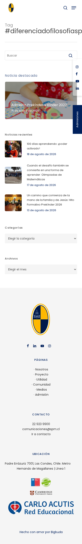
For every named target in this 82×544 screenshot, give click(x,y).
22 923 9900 (41, 424)
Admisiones (77, 119)
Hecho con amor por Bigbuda (41, 532)
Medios (42, 389)
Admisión (42, 395)
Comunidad (41, 384)
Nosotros (41, 369)
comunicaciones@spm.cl (41, 429)
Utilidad (41, 379)
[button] (73, 8)
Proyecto (41, 374)
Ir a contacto (41, 434)
